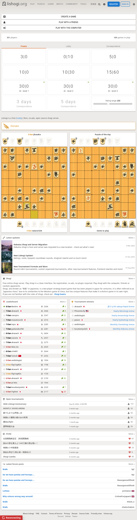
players (12, 37)
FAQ (37, 513)
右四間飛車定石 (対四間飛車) (16, 438)
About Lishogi (28, 513)
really (19, 118)
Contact (44, 513)
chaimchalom (128, 507)
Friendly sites (96, 513)
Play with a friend (68, 22)
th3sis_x (130, 501)
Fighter (12, 391)
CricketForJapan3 (123, 496)
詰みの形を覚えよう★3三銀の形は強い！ (20, 443)
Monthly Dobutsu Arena (123, 329)
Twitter (74, 516)
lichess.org (108, 513)
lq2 (133, 469)
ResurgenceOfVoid (125, 480)
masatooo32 (14, 320)
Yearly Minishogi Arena (123, 311)
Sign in (125, 4)
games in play (122, 37)
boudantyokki (15, 387)
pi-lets (11, 382)
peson (77, 320)
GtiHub (68, 516)
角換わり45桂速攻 (10, 447)
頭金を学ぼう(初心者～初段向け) (17, 452)
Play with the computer (68, 28)
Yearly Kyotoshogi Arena (123, 320)
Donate (74, 513)
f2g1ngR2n (13, 364)
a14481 (12, 351)
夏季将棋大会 (8, 426)
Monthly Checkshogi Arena (122, 324)
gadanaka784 (15, 329)
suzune (12, 338)
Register (113, 4)
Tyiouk (12, 356)
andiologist (14, 360)
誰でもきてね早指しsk (12, 413)
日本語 (93, 4)
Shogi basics (60, 294)
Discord (60, 516)
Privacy (67, 513)
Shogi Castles (9, 456)
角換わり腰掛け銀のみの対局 (15, 417)
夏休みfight (8, 422)
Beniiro (12, 306)
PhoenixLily (79, 311)
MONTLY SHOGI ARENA (14, 408)
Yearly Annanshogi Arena (123, 315)
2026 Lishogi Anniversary (14, 404)
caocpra (12, 315)
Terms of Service (55, 513)
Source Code (84, 513)
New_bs (12, 347)
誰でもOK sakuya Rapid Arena (121, 306)
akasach (12, 311)
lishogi (17, 3)
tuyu (11, 324)
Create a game (68, 16)
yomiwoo (126, 491)
